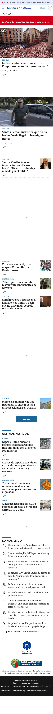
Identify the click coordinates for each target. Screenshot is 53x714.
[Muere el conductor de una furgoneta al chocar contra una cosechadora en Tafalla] (45, 403)
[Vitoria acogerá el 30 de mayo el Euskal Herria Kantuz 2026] (45, 265)
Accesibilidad (6, 691)
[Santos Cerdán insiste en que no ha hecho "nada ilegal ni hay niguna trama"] (26, 111)
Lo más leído (12, 540)
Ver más (26, 419)
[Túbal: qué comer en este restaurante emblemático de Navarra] (45, 283)
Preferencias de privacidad (37, 691)
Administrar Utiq (19, 691)
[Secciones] (3, 8)
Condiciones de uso (34, 686)
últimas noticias (15, 434)
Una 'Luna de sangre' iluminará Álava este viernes (25, 22)
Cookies (46, 686)
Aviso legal (5, 686)
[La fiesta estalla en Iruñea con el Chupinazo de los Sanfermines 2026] (26, 43)
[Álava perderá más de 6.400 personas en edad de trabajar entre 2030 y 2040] (45, 505)
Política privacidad (18, 686)
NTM (4, 71)
